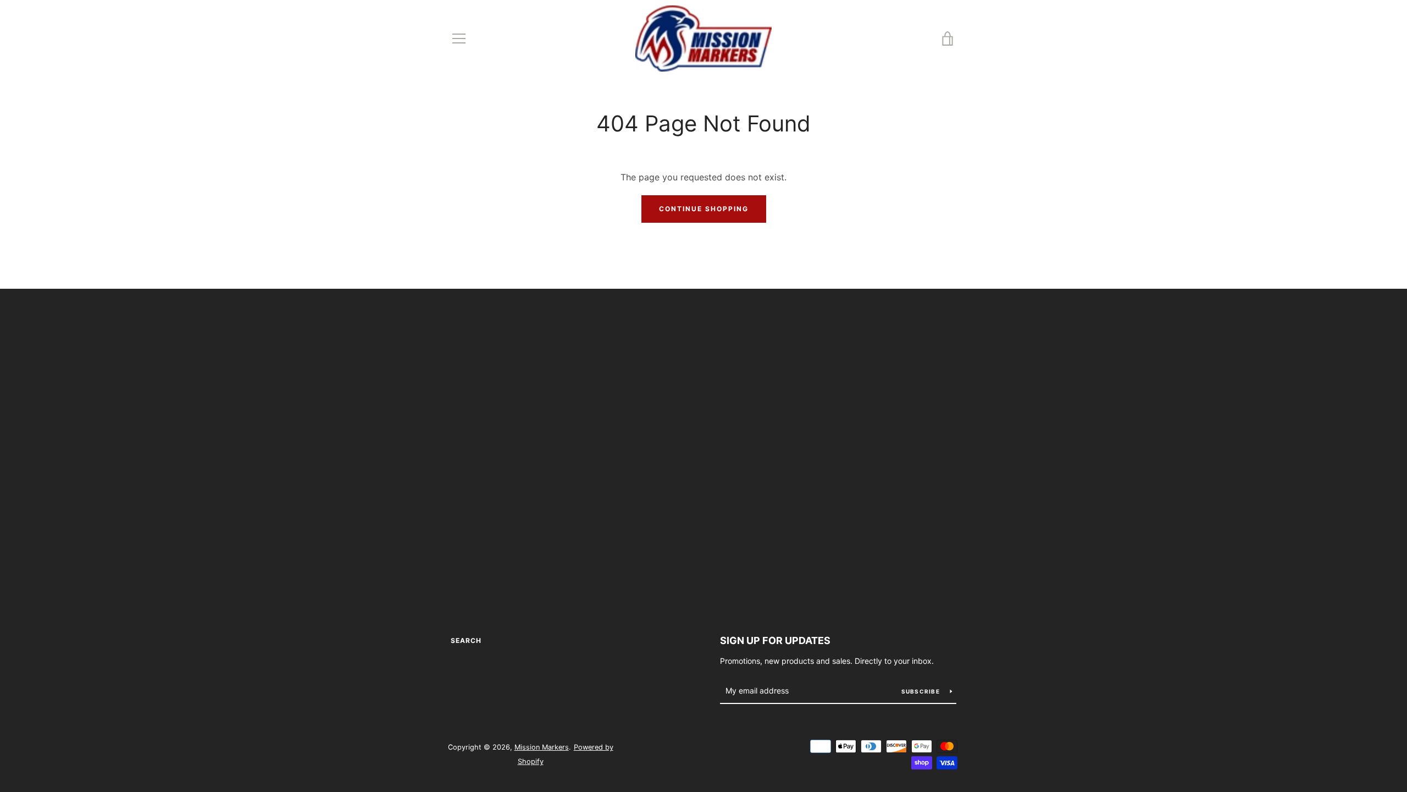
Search (466, 640)
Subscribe (921, 691)
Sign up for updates (775, 640)
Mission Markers (541, 747)
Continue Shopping (704, 209)
